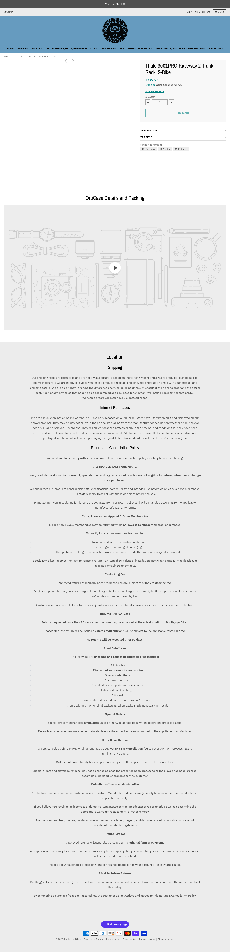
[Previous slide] (66, 61)
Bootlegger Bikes (72, 939)
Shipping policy (165, 939)
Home (6, 56)
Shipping (150, 84)
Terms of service (147, 939)
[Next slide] (72, 61)
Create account (202, 11)
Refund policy (113, 939)
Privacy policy (129, 939)
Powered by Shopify (93, 939)
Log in (189, 11)
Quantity (150, 97)
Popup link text (154, 91)
